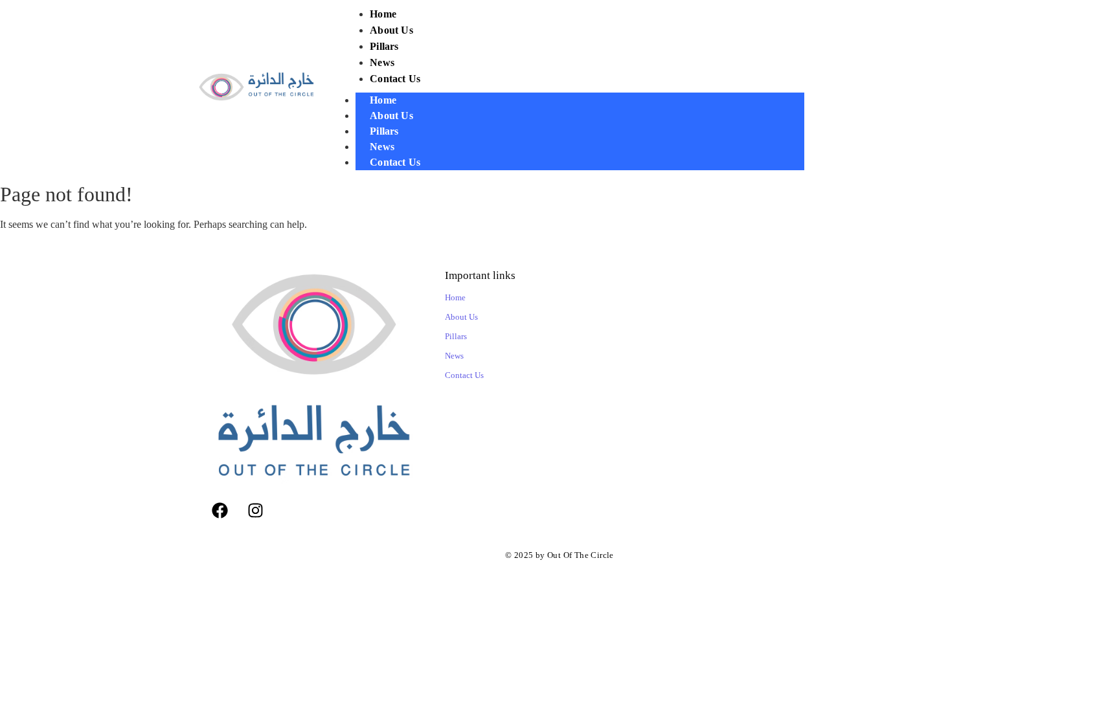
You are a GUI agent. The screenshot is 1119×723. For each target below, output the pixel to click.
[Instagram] (255, 511)
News (382, 146)
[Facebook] (219, 511)
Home (383, 100)
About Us (391, 115)
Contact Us (395, 162)
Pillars (384, 131)
